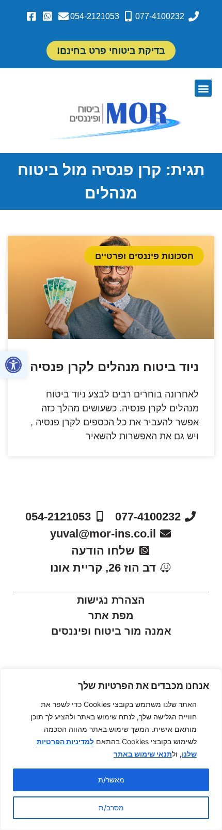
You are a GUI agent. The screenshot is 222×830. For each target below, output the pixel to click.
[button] (13, 364)
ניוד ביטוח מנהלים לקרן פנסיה (114, 367)
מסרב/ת (111, 807)
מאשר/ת (111, 779)
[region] (111, 749)
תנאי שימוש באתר (143, 753)
